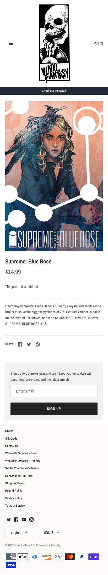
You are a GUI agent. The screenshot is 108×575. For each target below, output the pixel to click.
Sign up (54, 408)
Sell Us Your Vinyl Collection (22, 468)
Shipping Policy (15, 483)
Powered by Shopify (48, 545)
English (15, 532)
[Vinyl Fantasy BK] (54, 43)
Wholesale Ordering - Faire (20, 453)
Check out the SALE (54, 91)
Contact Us (11, 446)
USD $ (48, 532)
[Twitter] (9, 520)
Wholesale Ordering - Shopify (22, 461)
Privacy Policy (13, 498)
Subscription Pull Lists (19, 476)
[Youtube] (24, 520)
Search (9, 431)
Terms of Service (15, 505)
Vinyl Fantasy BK (24, 545)
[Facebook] (16, 520)
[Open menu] (11, 43)
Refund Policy (13, 491)
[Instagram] (31, 520)
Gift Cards (11, 438)
